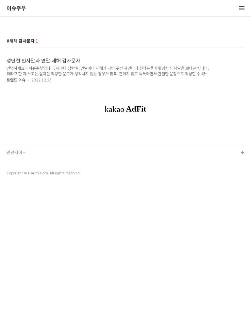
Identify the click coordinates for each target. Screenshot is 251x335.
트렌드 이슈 (16, 79)
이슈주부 (16, 8)
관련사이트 (16, 152)
